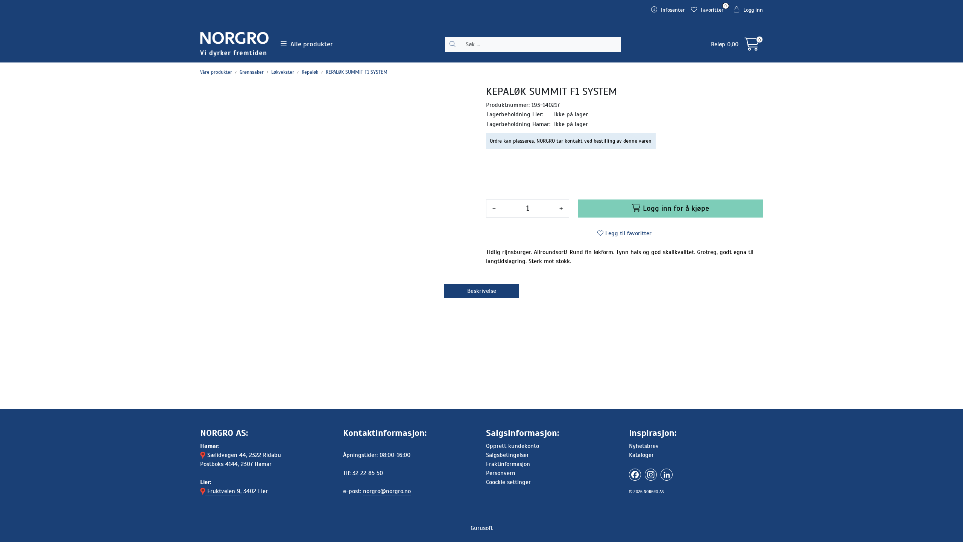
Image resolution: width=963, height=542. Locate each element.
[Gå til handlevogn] (751, 47)
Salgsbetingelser (507, 455)
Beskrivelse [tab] (481, 291)
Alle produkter (310, 44)
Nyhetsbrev (644, 446)
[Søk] (452, 44)
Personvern (500, 473)
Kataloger (641, 455)
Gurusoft (482, 528)
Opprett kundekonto (512, 446)
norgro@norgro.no (387, 491)
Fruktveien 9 (222, 491)
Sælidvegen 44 (225, 455)
